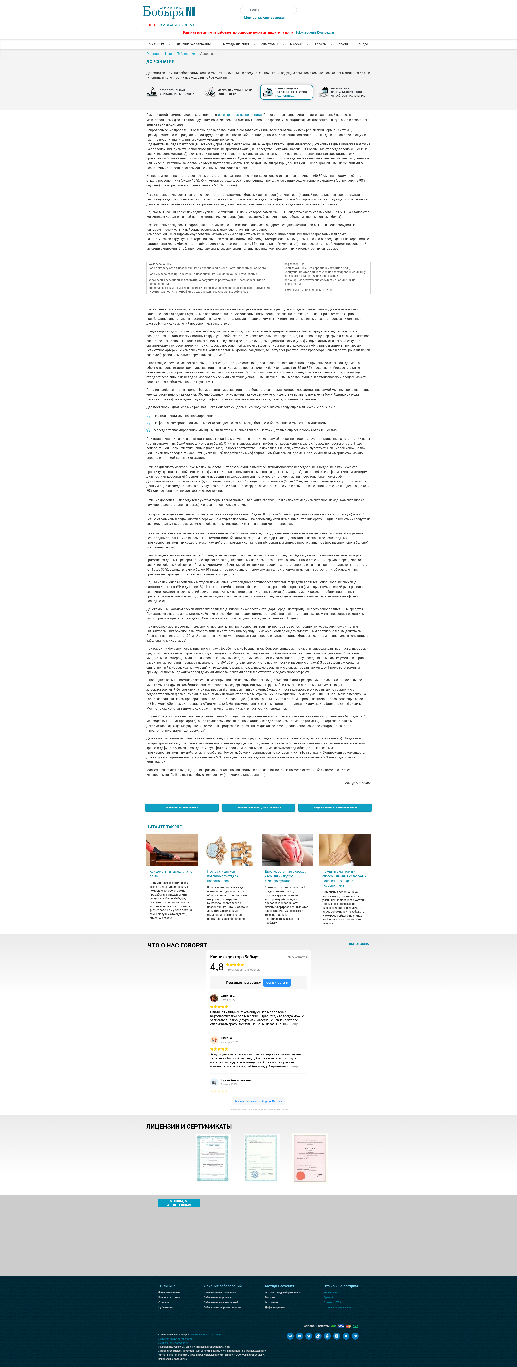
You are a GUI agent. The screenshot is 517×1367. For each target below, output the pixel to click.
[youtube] (299, 1336)
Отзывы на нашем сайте (339, 1307)
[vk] (290, 1336)
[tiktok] (318, 1336)
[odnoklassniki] (327, 1336)
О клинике (157, 44)
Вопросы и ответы (169, 1297)
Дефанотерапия (275, 1307)
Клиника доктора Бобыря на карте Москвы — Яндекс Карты (258, 1109)
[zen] (346, 1336)
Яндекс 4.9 (330, 1292)
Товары (321, 44)
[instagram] (336, 1336)
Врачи (343, 44)
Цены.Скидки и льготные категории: (291, 92)
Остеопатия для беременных (283, 1292)
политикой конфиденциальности (211, 1346)
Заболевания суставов (218, 1297)
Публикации (165, 1307)
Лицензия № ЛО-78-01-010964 (176, 1338)
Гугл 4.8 (328, 1297)
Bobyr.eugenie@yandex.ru (314, 32)
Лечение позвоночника (182, 807)
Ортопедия (271, 1302)
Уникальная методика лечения (258, 807)
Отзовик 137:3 (332, 1302)
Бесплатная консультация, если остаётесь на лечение (348, 92)
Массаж (296, 44)
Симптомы (269, 44)
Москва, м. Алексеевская (265, 18)
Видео (363, 44)
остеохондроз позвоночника (240, 115)
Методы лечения (236, 44)
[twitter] (308, 1336)
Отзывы (163, 1302)
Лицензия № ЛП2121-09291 (207, 1334)
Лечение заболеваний (194, 44)
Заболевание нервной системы (223, 1307)
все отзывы (359, 944)
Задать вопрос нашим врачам (335, 807)
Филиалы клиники (169, 1292)
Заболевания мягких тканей (221, 1302)
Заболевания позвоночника (220, 1292)
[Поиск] (244, 10)
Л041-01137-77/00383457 (173, 1342)
